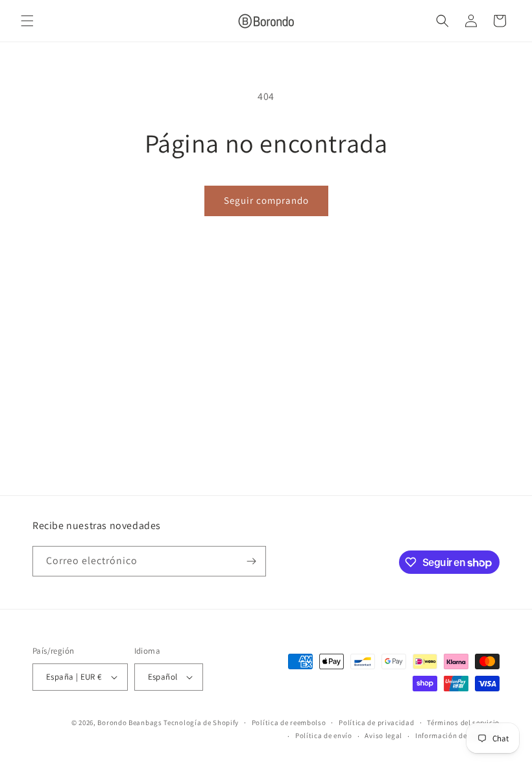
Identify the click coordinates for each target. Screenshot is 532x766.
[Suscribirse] (251, 561)
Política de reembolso (289, 722)
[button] (27, 20)
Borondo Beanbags (129, 722)
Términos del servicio (463, 722)
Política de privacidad (376, 722)
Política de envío (323, 735)
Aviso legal (383, 735)
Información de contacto (457, 735)
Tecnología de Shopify (201, 722)
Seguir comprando (266, 200)
